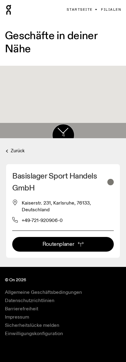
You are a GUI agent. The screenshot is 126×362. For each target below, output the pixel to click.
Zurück (16, 151)
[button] (63, 130)
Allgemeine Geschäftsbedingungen (43, 292)
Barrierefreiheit (21, 309)
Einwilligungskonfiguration (34, 334)
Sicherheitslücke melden (32, 325)
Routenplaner (58, 244)
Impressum (17, 317)
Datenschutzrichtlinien (29, 300)
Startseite (79, 9)
